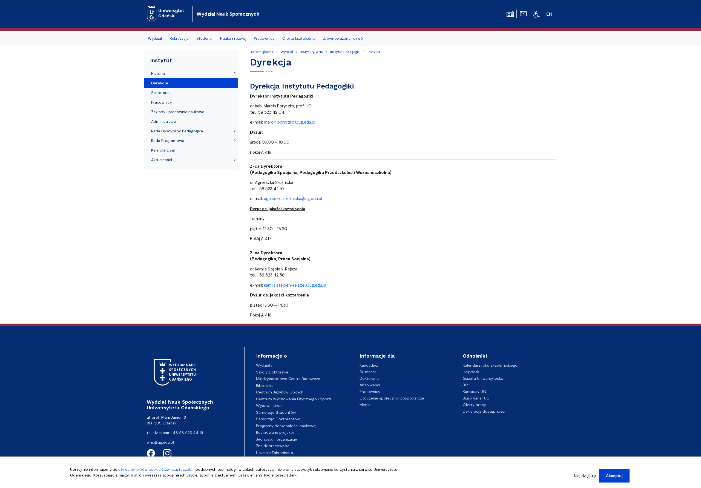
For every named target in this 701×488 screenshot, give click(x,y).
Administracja (163, 121)
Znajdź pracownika (272, 445)
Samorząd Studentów (276, 412)
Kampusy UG (474, 391)
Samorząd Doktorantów (278, 418)
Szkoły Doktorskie (272, 372)
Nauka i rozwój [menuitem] (233, 38)
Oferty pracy (474, 404)
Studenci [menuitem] (204, 38)
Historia (158, 73)
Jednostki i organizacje (276, 439)
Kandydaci (369, 365)
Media (365, 404)
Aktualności (161, 159)
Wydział (287, 52)
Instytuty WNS (311, 52)
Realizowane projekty (275, 432)
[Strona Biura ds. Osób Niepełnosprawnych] (536, 13)
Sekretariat (161, 92)
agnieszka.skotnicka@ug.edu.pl (293, 198)
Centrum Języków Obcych (279, 392)
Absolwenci (370, 385)
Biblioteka (265, 385)
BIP (465, 385)
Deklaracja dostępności (484, 411)
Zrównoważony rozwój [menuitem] (343, 38)
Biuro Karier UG (476, 398)
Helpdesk (471, 371)
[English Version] (549, 14)
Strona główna (262, 52)
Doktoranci (370, 378)
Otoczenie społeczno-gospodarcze (392, 398)
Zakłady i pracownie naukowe (177, 111)
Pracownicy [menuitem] (264, 38)
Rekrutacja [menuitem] (179, 38)
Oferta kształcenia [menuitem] (298, 38)
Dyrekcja (159, 83)
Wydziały (264, 365)
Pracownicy (161, 102)
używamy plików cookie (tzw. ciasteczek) (155, 469)
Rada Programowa (167, 140)
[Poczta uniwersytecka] (523, 13)
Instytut (374, 52)
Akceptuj (614, 475)
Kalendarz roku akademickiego (490, 365)
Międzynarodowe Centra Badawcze (288, 378)
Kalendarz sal (163, 150)
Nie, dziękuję (585, 475)
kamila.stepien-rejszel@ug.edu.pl (295, 285)
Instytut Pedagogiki (345, 52)
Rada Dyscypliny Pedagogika (177, 131)
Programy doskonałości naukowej (286, 425)
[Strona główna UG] (165, 9)
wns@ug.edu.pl (160, 442)
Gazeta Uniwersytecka (483, 378)
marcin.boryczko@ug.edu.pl (289, 122)
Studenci (368, 371)
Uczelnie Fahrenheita (274, 452)
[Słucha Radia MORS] (510, 13)
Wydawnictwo (269, 405)
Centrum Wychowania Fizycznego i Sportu (294, 398)
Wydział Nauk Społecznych (228, 14)
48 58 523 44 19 (188, 432)
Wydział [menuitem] (155, 38)
